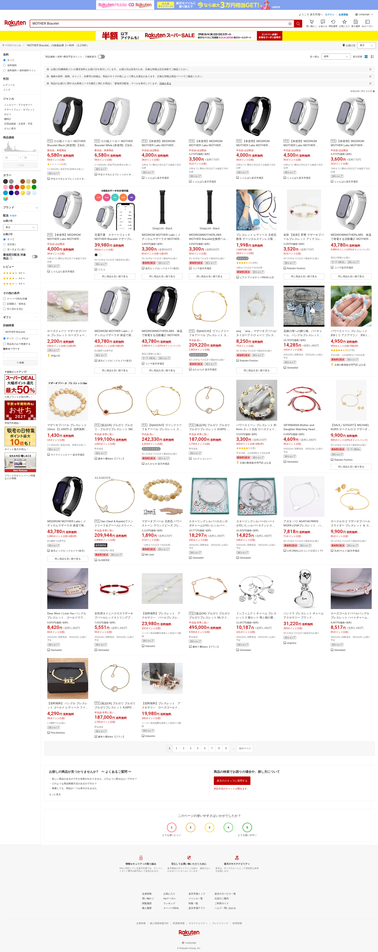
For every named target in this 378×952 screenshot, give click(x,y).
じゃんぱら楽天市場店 (157, 178)
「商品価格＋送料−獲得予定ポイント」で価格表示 (69, 56)
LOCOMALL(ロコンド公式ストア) (305, 551)
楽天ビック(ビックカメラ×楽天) (162, 268)
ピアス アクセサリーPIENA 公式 (257, 277)
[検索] (298, 24)
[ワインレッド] (11, 187)
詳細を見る (165, 83)
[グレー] (11, 181)
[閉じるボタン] (370, 69)
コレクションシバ (202, 459)
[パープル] (17, 192)
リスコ (101, 269)
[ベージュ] (28, 181)
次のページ (245, 748)
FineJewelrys (58, 733)
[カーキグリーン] (34, 181)
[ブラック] (5, 181)
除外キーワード (11, 349)
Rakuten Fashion (296, 268)
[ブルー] (5, 192)
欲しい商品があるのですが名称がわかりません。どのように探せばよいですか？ (94, 778)
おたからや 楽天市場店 (205, 369)
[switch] (35, 256)
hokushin (150, 646)
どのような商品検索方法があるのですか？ (74, 783)
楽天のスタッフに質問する (232, 780)
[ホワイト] (17, 181)
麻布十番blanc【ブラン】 (111, 459)
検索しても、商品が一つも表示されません (74, 788)
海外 (14, 215)
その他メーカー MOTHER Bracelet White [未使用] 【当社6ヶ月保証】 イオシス (114, 145)
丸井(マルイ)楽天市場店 (346, 551)
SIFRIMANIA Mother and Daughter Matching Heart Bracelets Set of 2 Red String (302, 429)
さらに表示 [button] (10, 128)
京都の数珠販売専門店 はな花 (350, 365)
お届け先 (8, 221)
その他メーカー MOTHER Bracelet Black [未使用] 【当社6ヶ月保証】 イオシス (66, 145)
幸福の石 (55, 356)
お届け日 (8, 234)
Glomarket (292, 368)
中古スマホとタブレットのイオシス (69, 179)
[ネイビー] (11, 192)
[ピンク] (5, 187)
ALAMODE (104, 560)
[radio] (4, 60)
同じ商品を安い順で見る (115, 276)
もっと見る (55, 794)
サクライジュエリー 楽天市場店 (67, 455)
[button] (364, 15)
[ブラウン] (22, 181)
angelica (291, 643)
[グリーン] (34, 187)
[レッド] (17, 187)
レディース (9, 85)
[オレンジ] (22, 187)
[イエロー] (28, 187)
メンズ (6, 89)
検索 (21, 165)
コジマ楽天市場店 (202, 268)
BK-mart (149, 555)
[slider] (3, 151)
